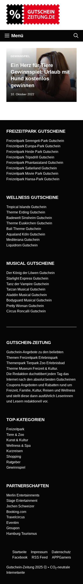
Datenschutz (61, 552)
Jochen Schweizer (20, 506)
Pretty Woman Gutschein (25, 306)
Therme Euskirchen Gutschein (29, 223)
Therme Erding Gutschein (25, 212)
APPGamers (61, 557)
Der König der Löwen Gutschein (30, 273)
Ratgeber (13, 462)
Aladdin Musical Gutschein (26, 295)
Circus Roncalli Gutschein (26, 311)
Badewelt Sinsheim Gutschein (29, 218)
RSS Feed (40, 557)
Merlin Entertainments (22, 495)
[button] (76, 36)
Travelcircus (15, 517)
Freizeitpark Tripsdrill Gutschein (30, 157)
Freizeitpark (15, 429)
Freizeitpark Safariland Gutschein (31, 168)
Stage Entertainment (21, 500)
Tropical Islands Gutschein (26, 207)
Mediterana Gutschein (23, 239)
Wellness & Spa (18, 445)
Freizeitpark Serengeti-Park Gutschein (35, 141)
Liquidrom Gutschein (22, 245)
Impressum (39, 552)
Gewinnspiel (15, 467)
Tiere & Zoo (15, 435)
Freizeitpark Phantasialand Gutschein (34, 162)
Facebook (19, 557)
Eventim (12, 522)
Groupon (13, 528)
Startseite (19, 552)
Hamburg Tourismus (21, 533)
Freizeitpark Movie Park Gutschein (32, 173)
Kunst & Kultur (17, 440)
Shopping (13, 456)
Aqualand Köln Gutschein (25, 234)
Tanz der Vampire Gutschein (27, 284)
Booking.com (16, 512)
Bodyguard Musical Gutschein (29, 300)
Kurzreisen (14, 451)
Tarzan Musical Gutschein (25, 289)
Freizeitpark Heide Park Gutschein (32, 151)
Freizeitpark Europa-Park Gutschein (33, 146)
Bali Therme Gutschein (23, 229)
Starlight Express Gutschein (27, 278)
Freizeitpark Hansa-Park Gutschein (32, 179)
